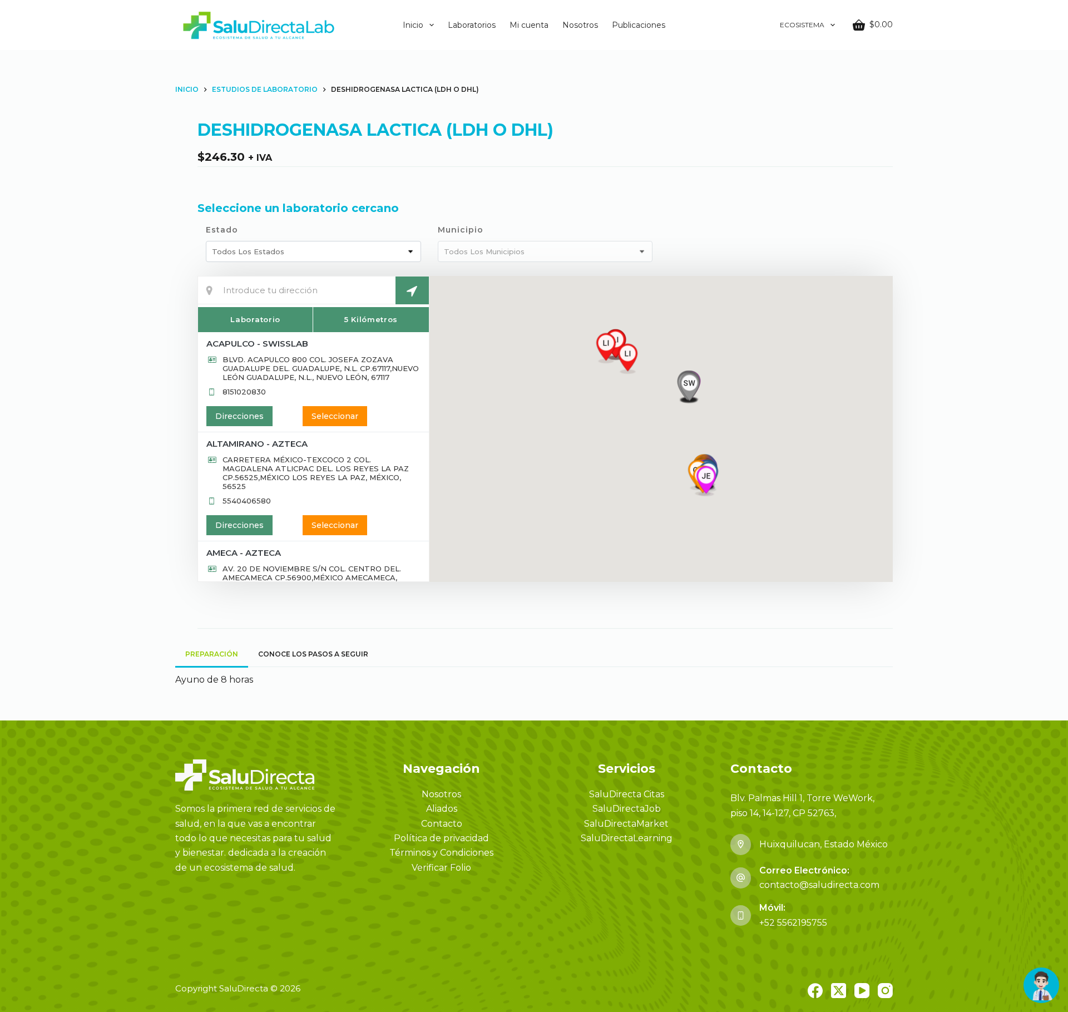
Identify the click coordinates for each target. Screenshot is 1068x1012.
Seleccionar (335, 416)
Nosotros (580, 25)
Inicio (413, 25)
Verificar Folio (441, 867)
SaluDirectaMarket (626, 823)
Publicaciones (638, 25)
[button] (706, 481)
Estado (222, 229)
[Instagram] (885, 990)
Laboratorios (472, 25)
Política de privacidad (441, 838)
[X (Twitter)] (838, 990)
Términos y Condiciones (441, 852)
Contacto (441, 823)
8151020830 (244, 391)
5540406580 (246, 500)
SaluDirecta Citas (626, 794)
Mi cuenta (529, 25)
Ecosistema (802, 25)
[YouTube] (861, 990)
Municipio (460, 229)
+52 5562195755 (793, 922)
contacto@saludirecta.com (819, 885)
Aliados (441, 808)
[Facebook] (815, 990)
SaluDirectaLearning (627, 838)
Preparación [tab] (211, 654)
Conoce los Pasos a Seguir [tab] (313, 654)
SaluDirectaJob (626, 808)
